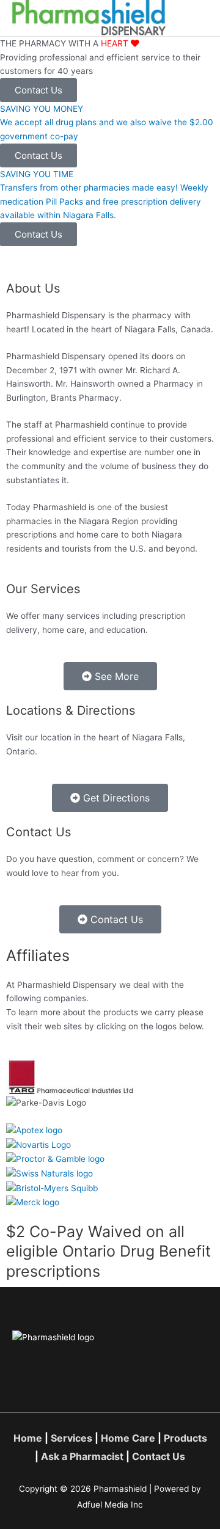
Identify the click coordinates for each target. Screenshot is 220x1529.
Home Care (128, 1438)
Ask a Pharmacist (82, 1456)
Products (185, 1438)
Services (71, 1438)
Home (27, 1438)
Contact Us (158, 1456)
